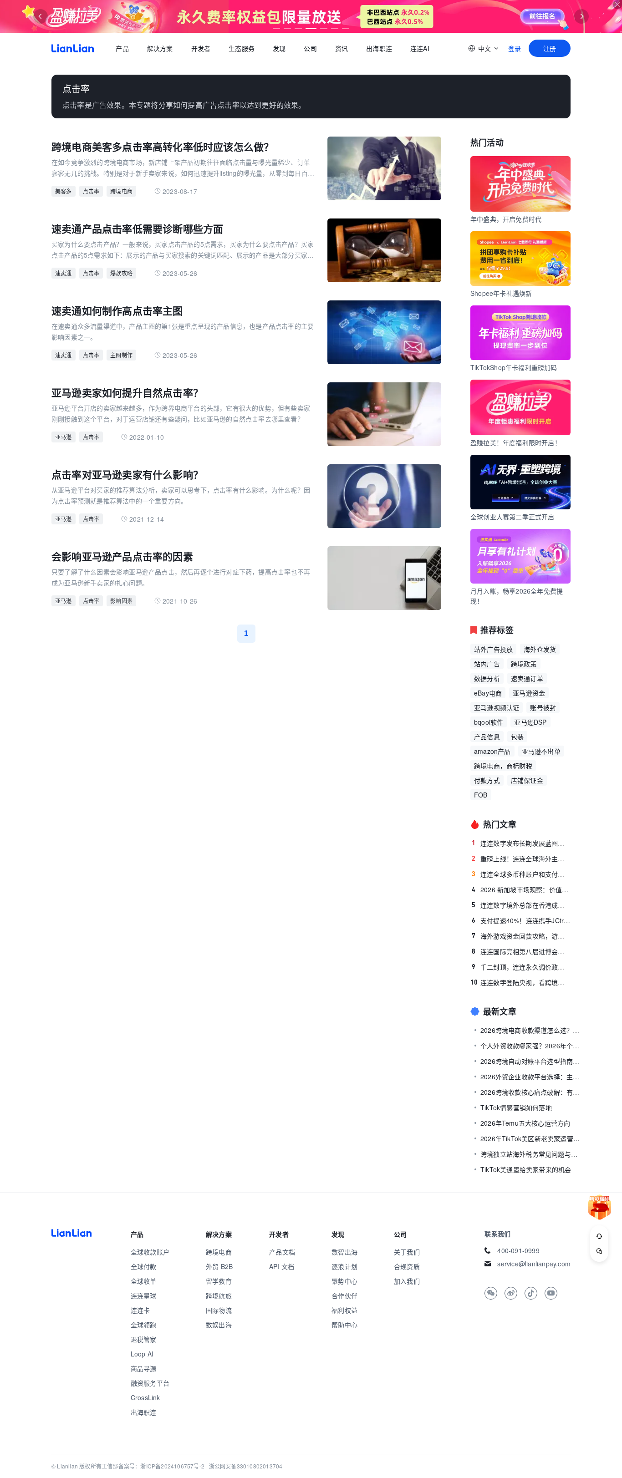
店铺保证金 (527, 780)
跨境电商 (121, 191)
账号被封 (543, 707)
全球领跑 (144, 1324)
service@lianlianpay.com (534, 1263)
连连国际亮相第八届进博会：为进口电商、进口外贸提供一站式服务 (521, 951)
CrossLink (145, 1397)
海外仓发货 (540, 649)
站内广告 (487, 663)
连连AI (419, 48)
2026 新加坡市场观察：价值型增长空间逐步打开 (521, 889)
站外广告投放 (493, 649)
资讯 (341, 48)
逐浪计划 (344, 1266)
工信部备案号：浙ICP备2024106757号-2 (153, 1466)
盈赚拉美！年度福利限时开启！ (515, 442)
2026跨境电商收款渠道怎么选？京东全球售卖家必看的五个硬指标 (530, 1030)
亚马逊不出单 (541, 751)
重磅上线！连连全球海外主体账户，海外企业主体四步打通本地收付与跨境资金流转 (521, 858)
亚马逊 (63, 437)
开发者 (200, 48)
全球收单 (144, 1280)
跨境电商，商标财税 (503, 765)
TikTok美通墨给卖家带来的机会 (525, 1169)
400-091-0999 (518, 1250)
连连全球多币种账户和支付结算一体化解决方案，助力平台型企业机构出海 (521, 874)
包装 (517, 736)
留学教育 (219, 1280)
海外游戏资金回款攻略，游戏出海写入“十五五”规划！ (521, 935)
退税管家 (144, 1339)
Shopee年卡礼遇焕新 (501, 293)
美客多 (63, 191)
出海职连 (379, 48)
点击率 (91, 191)
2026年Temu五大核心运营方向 (525, 1123)
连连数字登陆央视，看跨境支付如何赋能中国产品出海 (520, 982)
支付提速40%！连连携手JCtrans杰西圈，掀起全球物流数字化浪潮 (521, 920)
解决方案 (160, 48)
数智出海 (344, 1251)
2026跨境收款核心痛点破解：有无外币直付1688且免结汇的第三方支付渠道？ (530, 1092)
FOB (481, 794)
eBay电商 (488, 692)
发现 (279, 48)
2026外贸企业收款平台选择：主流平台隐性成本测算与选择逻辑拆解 (530, 1076)
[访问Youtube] (551, 1293)
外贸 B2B (219, 1266)
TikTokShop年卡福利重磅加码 (513, 367)
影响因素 (121, 600)
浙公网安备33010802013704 (246, 1466)
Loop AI (142, 1353)
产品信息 (487, 736)
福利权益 (344, 1310)
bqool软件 (488, 721)
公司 (310, 48)
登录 (514, 48)
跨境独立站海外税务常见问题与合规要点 (530, 1153)
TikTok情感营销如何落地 (516, 1107)
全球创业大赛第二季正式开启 (512, 516)
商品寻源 (144, 1368)
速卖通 (63, 273)
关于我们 (407, 1251)
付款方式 (487, 780)
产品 (122, 48)
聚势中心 (344, 1280)
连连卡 (140, 1310)
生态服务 (242, 48)
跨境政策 (524, 663)
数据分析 (487, 678)
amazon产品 (492, 751)
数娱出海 (219, 1324)
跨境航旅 (219, 1295)
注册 (549, 48)
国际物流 (219, 1310)
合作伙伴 (344, 1295)
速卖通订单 (527, 678)
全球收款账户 (150, 1251)
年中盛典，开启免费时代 (505, 218)
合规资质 (407, 1266)
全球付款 (144, 1266)
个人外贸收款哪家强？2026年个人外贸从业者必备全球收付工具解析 (530, 1045)
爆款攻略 (121, 273)
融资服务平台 (150, 1382)
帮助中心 (344, 1324)
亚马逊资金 (529, 692)
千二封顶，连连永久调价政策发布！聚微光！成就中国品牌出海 (521, 966)
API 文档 (281, 1266)
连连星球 (144, 1295)
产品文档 (282, 1251)
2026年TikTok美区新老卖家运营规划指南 (530, 1138)
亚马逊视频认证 (496, 707)
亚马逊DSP (530, 721)
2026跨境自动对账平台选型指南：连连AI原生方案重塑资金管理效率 (530, 1061)
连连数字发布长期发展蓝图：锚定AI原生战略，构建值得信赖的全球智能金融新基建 (521, 843)
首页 (72, 48)
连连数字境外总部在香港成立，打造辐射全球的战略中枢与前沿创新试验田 (521, 904)
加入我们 (407, 1280)
